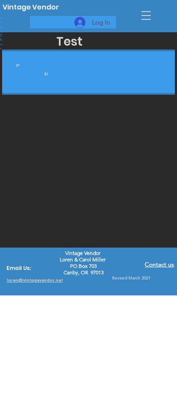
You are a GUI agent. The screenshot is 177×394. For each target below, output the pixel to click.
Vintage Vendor (31, 7)
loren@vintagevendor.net (35, 280)
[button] (146, 15)
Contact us (159, 264)
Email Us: (18, 268)
